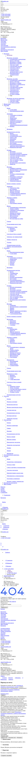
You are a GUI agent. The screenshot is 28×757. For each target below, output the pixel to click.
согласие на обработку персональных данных (12, 686)
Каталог (3, 609)
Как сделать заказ (5, 630)
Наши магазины (5, 635)
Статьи (2, 637)
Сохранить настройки (6, 755)
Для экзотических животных (8, 620)
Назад (9, 570)
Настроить (19, 737)
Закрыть (3, 695)
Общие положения (6, 631)
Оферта (3, 676)
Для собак (3, 614)
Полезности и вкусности (7, 623)
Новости (3, 634)
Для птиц (3, 617)
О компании (7, 495)
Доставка (3, 632)
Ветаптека (3, 611)
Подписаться (4, 607)
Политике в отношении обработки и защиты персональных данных (13, 713)
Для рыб (3, 621)
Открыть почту (5, 693)
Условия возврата (5, 628)
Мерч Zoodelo (4, 624)
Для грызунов (4, 618)
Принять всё (4, 737)
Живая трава (4, 613)
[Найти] (2, 12)
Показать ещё (4, 736)
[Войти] (1, 541)
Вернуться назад (5, 601)
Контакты (3, 625)
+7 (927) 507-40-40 (5, 14)
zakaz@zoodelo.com (6, 19)
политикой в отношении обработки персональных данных (10, 690)
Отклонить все (12, 737)
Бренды (3, 638)
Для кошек (3, 616)
